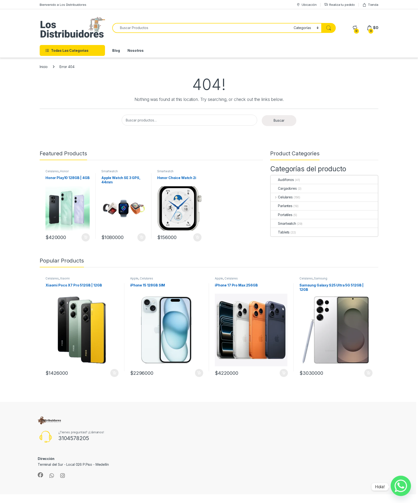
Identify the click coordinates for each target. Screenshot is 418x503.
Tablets (284, 232)
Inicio (44, 67)
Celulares (52, 171)
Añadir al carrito (85, 237)
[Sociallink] (40, 475)
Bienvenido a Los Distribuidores (63, 5)
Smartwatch (109, 171)
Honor (64, 171)
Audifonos (286, 180)
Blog (116, 50)
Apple (134, 278)
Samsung (320, 278)
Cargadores (287, 188)
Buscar (279, 120)
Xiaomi (64, 278)
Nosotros (135, 50)
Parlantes (285, 206)
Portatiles (285, 215)
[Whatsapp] (401, 487)
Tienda (373, 5)
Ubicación (309, 5)
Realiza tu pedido (342, 5)
